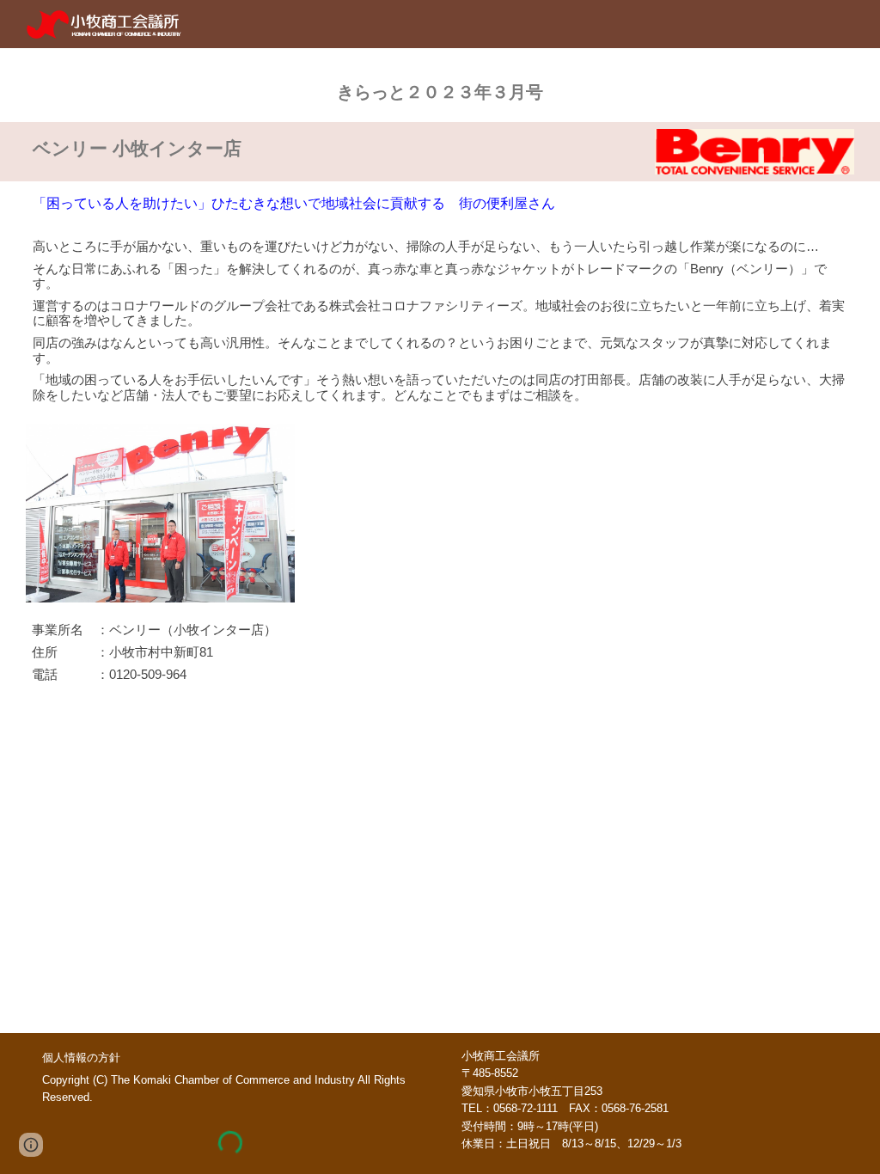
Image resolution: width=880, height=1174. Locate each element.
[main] (440, 85)
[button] (31, 1145)
